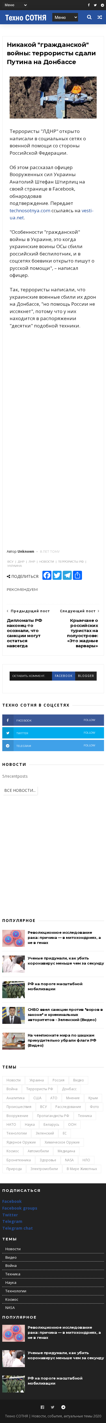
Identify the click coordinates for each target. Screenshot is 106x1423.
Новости (14, 1080)
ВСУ (43, 1106)
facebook (63, 675)
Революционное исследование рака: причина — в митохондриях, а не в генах (64, 937)
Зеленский (45, 1133)
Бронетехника (19, 1160)
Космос (13, 1151)
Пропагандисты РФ (53, 1115)
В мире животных (82, 1168)
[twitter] (95, 5)
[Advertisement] (53, 372)
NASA (69, 1160)
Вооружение (17, 1115)
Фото (94, 1106)
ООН (72, 1124)
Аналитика (16, 1098)
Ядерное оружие (21, 1142)
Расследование (68, 1106)
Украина (36, 1080)
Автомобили (38, 1151)
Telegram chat (17, 1228)
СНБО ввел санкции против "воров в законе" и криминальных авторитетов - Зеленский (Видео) (65, 1014)
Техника (85, 1115)
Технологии (17, 1133)
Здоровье (48, 1160)
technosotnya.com (30, 210)
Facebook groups (19, 1208)
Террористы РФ (39, 1089)
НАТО (11, 1124)
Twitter (10, 1214)
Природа (14, 1168)
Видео (78, 1080)
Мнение (73, 1098)
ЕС (65, 1133)
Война (12, 1089)
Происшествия (19, 1106)
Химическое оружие (62, 1142)
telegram (56, 745)
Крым (93, 1098)
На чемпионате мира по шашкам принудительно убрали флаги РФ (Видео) (62, 1040)
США (37, 1098)
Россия (58, 1080)
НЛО (86, 1160)
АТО (53, 1098)
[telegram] (102, 5)
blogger (86, 675)
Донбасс (69, 1089)
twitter (56, 733)
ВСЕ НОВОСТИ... (20, 790)
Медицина (66, 1151)
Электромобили (44, 1168)
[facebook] (89, 5)
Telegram (12, 1221)
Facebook (12, 1201)
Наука (30, 1124)
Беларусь (51, 1124)
